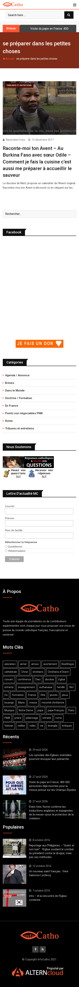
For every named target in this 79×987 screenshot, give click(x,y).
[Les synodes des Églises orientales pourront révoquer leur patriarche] (14, 759)
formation (18, 694)
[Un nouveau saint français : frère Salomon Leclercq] (14, 874)
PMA (7, 717)
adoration (10, 664)
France (32, 694)
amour (35, 664)
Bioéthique (68, 664)
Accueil (9, 58)
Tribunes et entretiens (19, 428)
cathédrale (10, 671)
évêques (67, 725)
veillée (21, 725)
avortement (50, 664)
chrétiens (38, 671)
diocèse (49, 679)
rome (58, 717)
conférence (24, 679)
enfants (9, 687)
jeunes (54, 694)
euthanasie (45, 687)
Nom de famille (13, 530)
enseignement (26, 687)
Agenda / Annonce (17, 375)
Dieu (38, 679)
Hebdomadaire (16, 550)
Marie (21, 702)
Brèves (9, 383)
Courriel (9, 506)
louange (9, 702)
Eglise (61, 679)
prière (18, 717)
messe (33, 702)
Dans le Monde (15, 390)
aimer (23, 664)
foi (6, 694)
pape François (56, 710)
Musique (9, 710)
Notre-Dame (26, 710)
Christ (24, 671)
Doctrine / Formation (18, 398)
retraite (46, 717)
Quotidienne (14, 546)
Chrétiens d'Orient (58, 671)
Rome (9, 421)
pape (40, 710)
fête (42, 694)
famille (61, 687)
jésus (65, 694)
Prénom (9, 518)
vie (41, 725)
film (71, 687)
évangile (53, 725)
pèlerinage (32, 717)
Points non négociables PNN (24, 413)
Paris (71, 710)
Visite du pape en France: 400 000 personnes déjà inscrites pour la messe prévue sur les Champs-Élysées (52, 786)
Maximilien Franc (16, 139)
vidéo (32, 725)
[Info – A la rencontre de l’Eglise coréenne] (14, 898)
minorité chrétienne (53, 702)
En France (11, 405)
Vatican (8, 725)
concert (8, 679)
